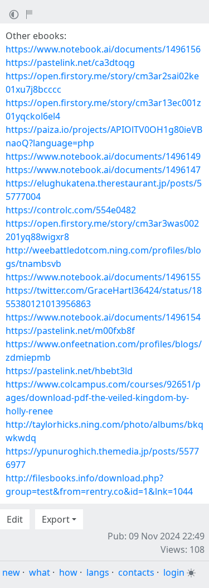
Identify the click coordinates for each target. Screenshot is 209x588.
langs (97, 572)
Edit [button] (15, 519)
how (68, 572)
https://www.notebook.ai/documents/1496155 (103, 277)
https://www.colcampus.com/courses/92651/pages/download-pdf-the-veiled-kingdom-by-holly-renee (103, 397)
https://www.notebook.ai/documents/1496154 (103, 317)
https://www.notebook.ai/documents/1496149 (103, 156)
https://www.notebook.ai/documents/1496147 (103, 170)
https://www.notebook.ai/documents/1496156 (103, 49)
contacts (136, 572)
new (11, 572)
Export (56, 519)
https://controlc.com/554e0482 (71, 210)
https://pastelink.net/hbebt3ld (69, 371)
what (39, 572)
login (173, 572)
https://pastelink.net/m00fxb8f (70, 330)
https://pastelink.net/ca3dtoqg (70, 62)
